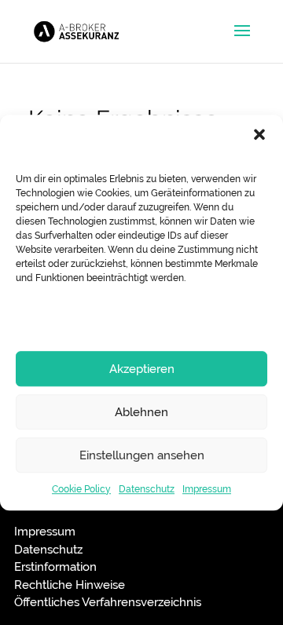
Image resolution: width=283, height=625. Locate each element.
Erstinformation (55, 567)
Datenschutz (147, 489)
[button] (259, 134)
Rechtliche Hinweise (69, 585)
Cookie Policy (81, 489)
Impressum (206, 489)
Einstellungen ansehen (141, 455)
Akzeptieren (142, 369)
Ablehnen (141, 412)
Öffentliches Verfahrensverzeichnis (107, 602)
